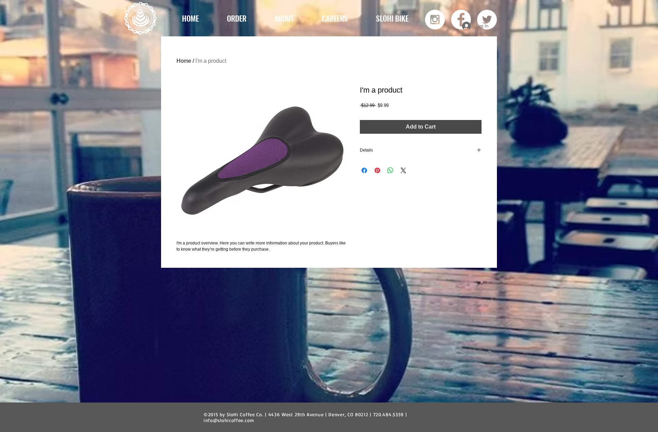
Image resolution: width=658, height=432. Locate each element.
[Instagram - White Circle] (435, 19)
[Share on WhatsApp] (390, 170)
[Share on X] (403, 170)
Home (183, 61)
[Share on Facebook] (364, 170)
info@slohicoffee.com (229, 420)
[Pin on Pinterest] (377, 170)
